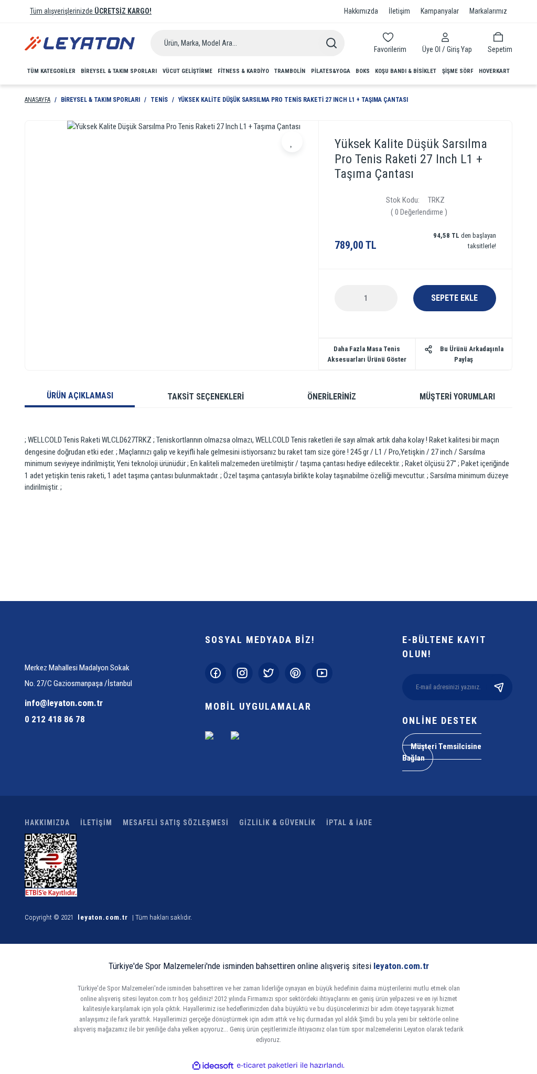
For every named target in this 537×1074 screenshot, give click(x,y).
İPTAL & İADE (349, 822)
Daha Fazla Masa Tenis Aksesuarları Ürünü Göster (366, 354)
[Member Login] (447, 37)
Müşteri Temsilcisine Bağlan (441, 752)
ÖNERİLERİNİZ (331, 397)
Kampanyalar (440, 11)
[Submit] (499, 687)
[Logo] (80, 43)
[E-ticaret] (267, 1066)
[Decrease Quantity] (351, 298)
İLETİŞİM (96, 822)
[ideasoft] (213, 1066)
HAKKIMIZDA (47, 822)
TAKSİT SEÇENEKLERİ (205, 397)
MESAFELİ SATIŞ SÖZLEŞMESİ (176, 822)
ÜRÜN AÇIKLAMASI (80, 396)
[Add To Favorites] (292, 141)
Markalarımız (488, 11)
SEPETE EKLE (454, 298)
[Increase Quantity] (381, 298)
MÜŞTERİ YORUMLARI (457, 397)
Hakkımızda (361, 11)
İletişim (399, 11)
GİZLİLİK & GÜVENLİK (277, 822)
